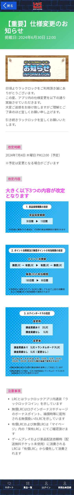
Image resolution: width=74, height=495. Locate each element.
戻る (9, 5)
